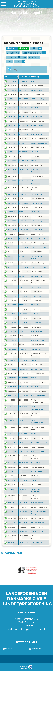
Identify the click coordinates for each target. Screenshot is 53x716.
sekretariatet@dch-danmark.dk (29, 629)
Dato (7, 77)
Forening (35, 77)
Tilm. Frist (23, 77)
